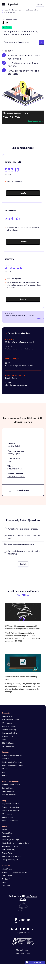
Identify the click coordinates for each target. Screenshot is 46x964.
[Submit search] (41, 42)
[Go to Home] (13, 4)
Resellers (5, 759)
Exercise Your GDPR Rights (12, 856)
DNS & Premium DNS (9, 746)
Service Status (7, 788)
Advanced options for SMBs (12, 765)
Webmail (5, 769)
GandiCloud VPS (8, 736)
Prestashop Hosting (9, 733)
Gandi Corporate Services (12, 755)
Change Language (23, 953)
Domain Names (17, 10)
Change (39, 319)
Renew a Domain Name (10, 810)
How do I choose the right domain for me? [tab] (24, 536)
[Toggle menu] (3, 4)
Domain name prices (31, 10)
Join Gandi (6, 886)
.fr (12, 116)
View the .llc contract (16, 476)
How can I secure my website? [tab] (21, 544)
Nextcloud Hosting (9, 730)
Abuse (4, 830)
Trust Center (7, 876)
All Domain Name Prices (11, 720)
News (4, 882)
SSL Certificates (8, 743)
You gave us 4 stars (23, 933)
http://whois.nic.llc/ (15, 469)
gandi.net (7, 10)
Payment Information (10, 846)
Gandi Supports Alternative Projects (15, 872)
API (3, 772)
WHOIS (4, 775)
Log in (39, 4)
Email (4, 740)
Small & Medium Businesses (12, 762)
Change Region (22, 950)
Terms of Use (7, 833)
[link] (12, 929)
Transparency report (10, 860)
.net (18, 116)
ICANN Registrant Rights (11, 840)
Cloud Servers (7, 817)
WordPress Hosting (9, 726)
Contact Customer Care (11, 785)
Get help (23, 564)
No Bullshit (6, 879)
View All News (23, 595)
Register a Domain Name (11, 804)
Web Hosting (7, 723)
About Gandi (7, 869)
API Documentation (9, 795)
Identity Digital (13, 446)
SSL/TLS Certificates (10, 820)
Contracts (6, 836)
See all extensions (35, 121)
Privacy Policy (7, 853)
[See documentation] (13, 339)
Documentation (8, 791)
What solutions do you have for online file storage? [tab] (24, 552)
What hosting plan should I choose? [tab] (23, 529)
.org (6, 116)
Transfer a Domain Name (11, 807)
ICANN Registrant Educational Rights (15, 843)
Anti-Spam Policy (8, 850)
